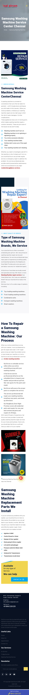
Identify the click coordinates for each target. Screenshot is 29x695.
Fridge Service (5, 654)
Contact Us (4, 643)
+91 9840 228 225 (9, 606)
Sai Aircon (14, 681)
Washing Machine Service (8, 657)
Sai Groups (18, 686)
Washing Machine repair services (11, 275)
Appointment (5, 641)
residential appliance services (10, 168)
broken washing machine (12, 359)
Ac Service (4, 651)
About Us (3, 638)
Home (5, 30)
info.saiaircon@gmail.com (10, 602)
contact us (17, 579)
